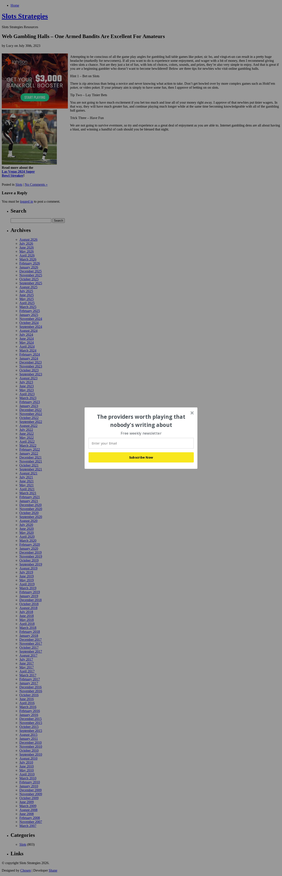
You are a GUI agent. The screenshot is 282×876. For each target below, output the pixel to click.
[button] (141, 421)
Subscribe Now (141, 457)
